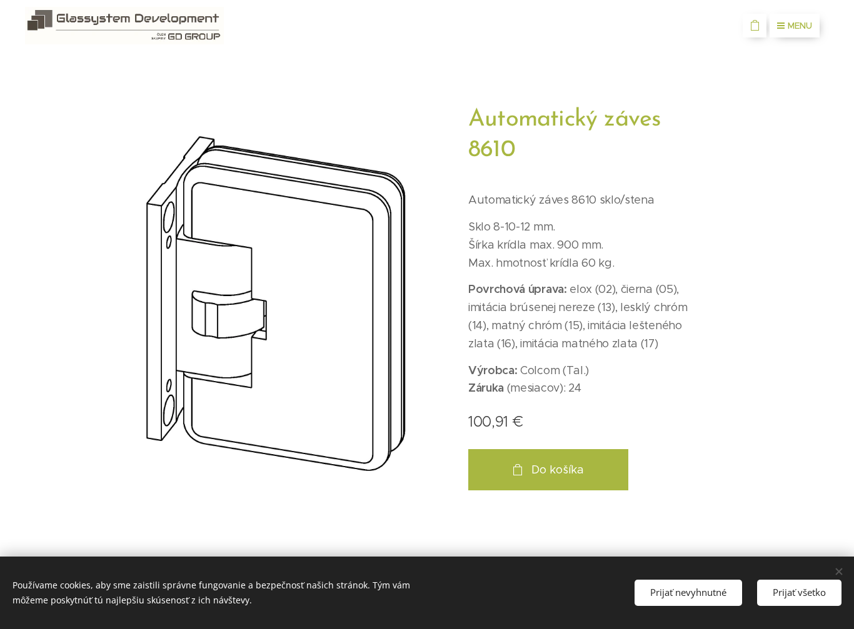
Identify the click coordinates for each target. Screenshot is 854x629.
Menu (800, 25)
